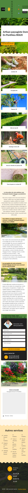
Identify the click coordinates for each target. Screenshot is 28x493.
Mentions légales (22, 489)
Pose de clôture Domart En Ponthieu (24, 443)
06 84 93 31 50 (12, 13)
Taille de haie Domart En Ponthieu (24, 452)
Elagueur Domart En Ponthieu (6, 446)
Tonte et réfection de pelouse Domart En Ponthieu (15, 444)
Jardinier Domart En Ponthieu (6, 438)
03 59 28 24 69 (12, 5)
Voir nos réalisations (8, 43)
